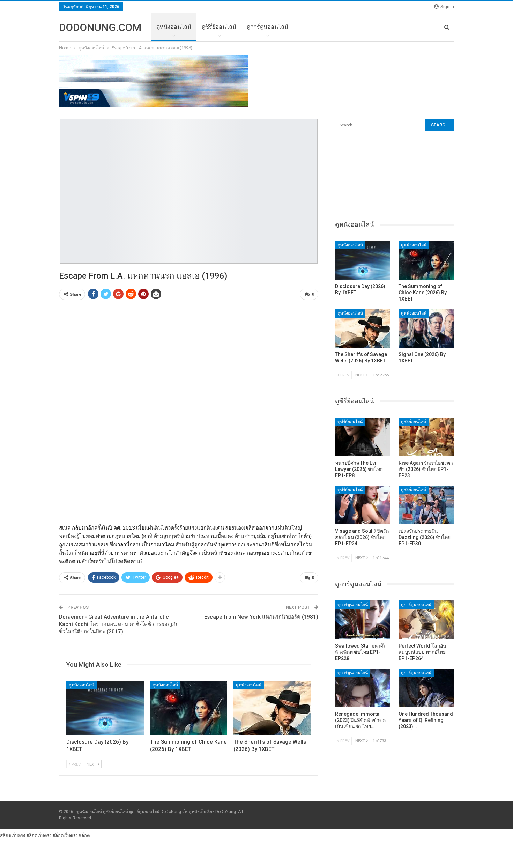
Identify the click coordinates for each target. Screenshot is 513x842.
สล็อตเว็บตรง (12, 835)
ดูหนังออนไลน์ (173, 26)
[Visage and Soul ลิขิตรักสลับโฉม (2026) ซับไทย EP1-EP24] (363, 505)
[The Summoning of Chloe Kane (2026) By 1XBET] (189, 708)
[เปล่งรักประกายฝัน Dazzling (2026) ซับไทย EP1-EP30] (426, 505)
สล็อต (84, 835)
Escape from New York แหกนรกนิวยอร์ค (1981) (261, 617)
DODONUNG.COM (100, 27)
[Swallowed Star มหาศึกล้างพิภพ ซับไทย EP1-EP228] (363, 619)
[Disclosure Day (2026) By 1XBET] (105, 708)
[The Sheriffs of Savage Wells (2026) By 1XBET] (272, 708)
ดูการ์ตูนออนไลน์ (267, 26)
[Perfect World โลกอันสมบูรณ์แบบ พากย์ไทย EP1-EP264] (426, 619)
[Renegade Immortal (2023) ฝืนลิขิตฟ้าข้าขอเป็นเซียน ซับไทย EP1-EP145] (363, 688)
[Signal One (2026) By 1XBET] (426, 328)
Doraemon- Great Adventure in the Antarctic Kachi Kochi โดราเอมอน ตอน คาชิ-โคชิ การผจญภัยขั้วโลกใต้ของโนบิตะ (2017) (119, 624)
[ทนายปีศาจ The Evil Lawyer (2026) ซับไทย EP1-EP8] (363, 437)
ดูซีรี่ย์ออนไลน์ (219, 26)
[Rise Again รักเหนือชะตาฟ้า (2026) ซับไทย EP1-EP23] (426, 437)
